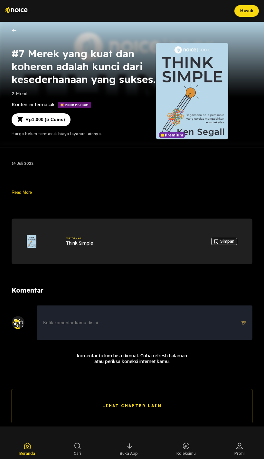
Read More (22, 192)
